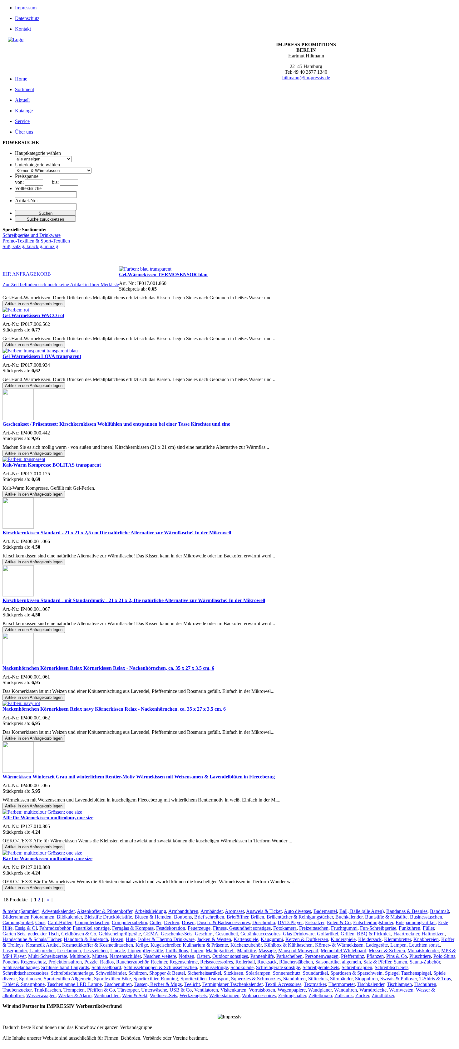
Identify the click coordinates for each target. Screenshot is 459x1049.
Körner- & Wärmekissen (339, 945)
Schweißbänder (111, 973)
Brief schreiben (209, 916)
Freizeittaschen (313, 928)
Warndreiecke (373, 990)
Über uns (24, 132)
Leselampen (69, 950)
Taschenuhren (118, 984)
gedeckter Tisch (43, 933)
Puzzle (90, 961)
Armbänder (211, 911)
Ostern (203, 956)
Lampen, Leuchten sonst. (415, 945)
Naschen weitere (159, 956)
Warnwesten (401, 990)
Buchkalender (349, 916)
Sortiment (24, 89)
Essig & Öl (26, 928)
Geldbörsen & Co (78, 933)
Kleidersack (370, 939)
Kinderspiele (343, 939)
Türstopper (128, 990)
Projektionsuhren (65, 961)
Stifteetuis (318, 978)
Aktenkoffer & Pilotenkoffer (104, 911)
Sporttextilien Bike (112, 978)
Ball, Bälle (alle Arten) (361, 911)
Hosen (117, 939)
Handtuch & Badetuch (86, 939)
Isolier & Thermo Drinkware (166, 939)
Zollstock (343, 995)
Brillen (257, 916)
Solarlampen (258, 973)
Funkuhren (409, 928)
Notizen (186, 956)
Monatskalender (423, 950)
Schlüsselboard (106, 967)
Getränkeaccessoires (260, 933)
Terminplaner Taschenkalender (232, 984)
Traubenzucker (17, 990)
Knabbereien (426, 939)
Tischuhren (425, 984)
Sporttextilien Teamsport (204, 978)
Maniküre (246, 950)
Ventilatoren (206, 990)
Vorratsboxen (262, 990)
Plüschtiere (420, 956)
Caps (40, 922)
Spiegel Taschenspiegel (408, 973)
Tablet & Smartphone (23, 984)
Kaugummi (272, 939)
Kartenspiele (246, 939)
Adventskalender (58, 911)
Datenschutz (27, 18)
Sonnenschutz (286, 973)
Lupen (196, 950)
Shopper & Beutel (167, 973)
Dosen (188, 922)
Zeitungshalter (292, 995)
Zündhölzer (383, 995)
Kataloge (24, 110)
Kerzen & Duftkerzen (306, 939)
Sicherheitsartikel (204, 973)
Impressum (26, 7)
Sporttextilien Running (155, 978)
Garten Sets (13, 933)
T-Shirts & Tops (435, 978)
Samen (400, 961)
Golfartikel (327, 933)
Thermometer (341, 984)
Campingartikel (17, 922)
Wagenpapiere (292, 990)
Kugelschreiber (165, 945)
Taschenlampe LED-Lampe (74, 984)
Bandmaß (439, 911)
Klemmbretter (397, 939)
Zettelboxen (320, 995)
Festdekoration (170, 928)
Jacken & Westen (214, 939)
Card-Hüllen (60, 922)
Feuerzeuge (199, 928)
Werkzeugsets (193, 995)
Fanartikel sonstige (91, 928)
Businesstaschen (426, 916)
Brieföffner (237, 916)
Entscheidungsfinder (373, 922)
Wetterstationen (224, 995)
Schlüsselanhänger (20, 967)
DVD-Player (290, 922)
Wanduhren (345, 990)
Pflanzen (375, 956)
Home (21, 78)
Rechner (159, 961)
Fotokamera (285, 928)
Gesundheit (226, 933)
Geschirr (204, 933)
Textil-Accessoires (283, 984)
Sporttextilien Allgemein (67, 978)
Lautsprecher (42, 950)
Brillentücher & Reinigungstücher (300, 916)
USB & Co (181, 990)
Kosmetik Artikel (43, 945)
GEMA (150, 933)
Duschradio (263, 922)
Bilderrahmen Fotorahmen (28, 916)
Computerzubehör (129, 922)
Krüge (142, 945)
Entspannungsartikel (416, 922)
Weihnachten (107, 995)
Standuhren (294, 978)
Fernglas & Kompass (133, 928)
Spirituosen (30, 978)
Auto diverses (297, 911)
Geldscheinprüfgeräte (120, 933)
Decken (171, 922)
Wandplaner (320, 990)
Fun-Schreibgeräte (378, 928)
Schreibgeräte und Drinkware (31, 235)
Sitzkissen (233, 973)
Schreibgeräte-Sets (321, 967)
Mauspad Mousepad (298, 950)
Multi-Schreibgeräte (47, 956)
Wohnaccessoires (259, 995)
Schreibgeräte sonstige (278, 967)
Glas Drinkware (298, 933)
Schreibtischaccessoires (25, 973)
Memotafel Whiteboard (343, 950)
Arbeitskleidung (150, 911)
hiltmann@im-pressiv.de (306, 77)
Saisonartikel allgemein (338, 961)
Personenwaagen (321, 956)
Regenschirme (184, 961)
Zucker (362, 995)
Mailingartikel (220, 950)
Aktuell (22, 100)
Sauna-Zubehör (425, 961)
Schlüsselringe (214, 967)
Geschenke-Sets (176, 933)
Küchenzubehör (246, 945)
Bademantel (325, 911)
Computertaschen (92, 922)
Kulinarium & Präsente (205, 945)
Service (22, 121)
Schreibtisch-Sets (391, 967)
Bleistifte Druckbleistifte (108, 916)
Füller (428, 928)
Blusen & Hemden (153, 916)
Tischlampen (399, 984)
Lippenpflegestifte (145, 950)
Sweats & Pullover (398, 978)
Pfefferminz (352, 956)
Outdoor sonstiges (230, 956)
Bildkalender (69, 916)
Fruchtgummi (344, 928)
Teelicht (192, 984)
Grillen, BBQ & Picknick (366, 933)
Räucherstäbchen (296, 961)
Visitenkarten (233, 990)
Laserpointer (14, 950)
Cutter (155, 922)
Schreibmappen (357, 967)
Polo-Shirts (444, 956)
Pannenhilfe (262, 956)
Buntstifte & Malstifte (386, 916)
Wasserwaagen (41, 995)
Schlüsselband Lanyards (65, 967)
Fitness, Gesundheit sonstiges (242, 928)
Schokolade (242, 967)
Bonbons (183, 916)
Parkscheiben (289, 956)
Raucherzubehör (132, 961)
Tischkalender (370, 984)
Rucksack (267, 961)
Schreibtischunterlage (72, 973)
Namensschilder (125, 956)
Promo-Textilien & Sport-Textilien (36, 240)
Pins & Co (396, 956)
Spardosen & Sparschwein (356, 973)
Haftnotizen (433, 933)
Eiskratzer (314, 922)
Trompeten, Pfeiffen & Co (89, 990)
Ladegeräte (377, 945)
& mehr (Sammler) (20, 911)
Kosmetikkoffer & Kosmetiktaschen (97, 945)
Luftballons (176, 950)
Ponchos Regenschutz (24, 961)
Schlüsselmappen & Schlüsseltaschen (160, 967)
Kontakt (23, 29)
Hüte (131, 939)
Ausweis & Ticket (264, 911)
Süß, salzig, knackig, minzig (30, 246)
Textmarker (315, 984)
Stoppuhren (366, 978)
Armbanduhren (183, 911)
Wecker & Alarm (74, 995)
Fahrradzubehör (54, 928)
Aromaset (234, 911)
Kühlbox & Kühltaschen (288, 945)
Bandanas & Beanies (406, 911)
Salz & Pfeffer (377, 961)
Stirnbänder (341, 978)
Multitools (80, 956)
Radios (107, 961)
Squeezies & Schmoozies (256, 978)
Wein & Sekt (134, 995)
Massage (267, 950)
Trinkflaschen (47, 990)
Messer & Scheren (387, 950)
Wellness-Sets (163, 995)
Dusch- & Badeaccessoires (223, 922)
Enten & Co (339, 922)
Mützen (99, 956)
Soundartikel (315, 973)
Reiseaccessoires (216, 961)
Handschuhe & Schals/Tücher (31, 939)
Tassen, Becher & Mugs (158, 984)
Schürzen (137, 973)
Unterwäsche (154, 990)
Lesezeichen (95, 950)
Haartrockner (406, 933)
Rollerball (245, 961)
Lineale (117, 950)
